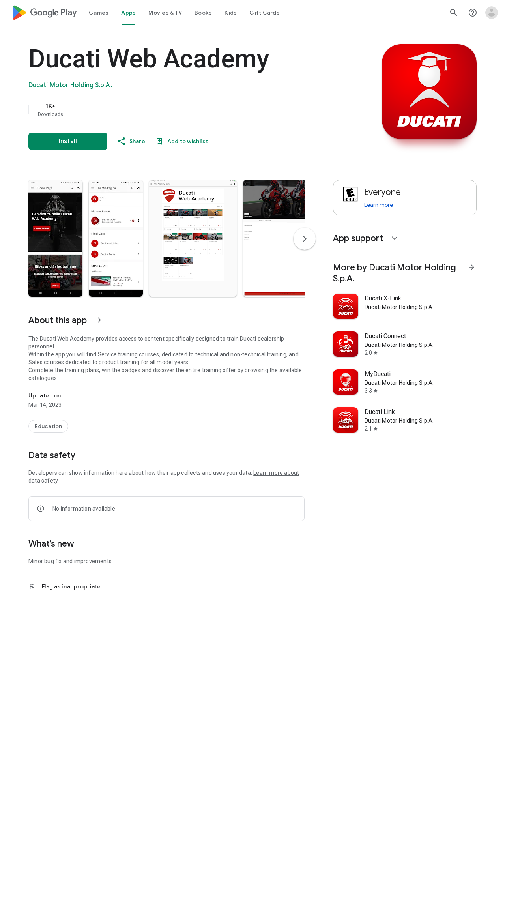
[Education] (48, 426)
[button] (55, 238)
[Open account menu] (491, 12)
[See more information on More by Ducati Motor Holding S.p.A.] (471, 267)
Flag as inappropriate (64, 586)
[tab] (98, 12)
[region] (186, 109)
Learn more (378, 204)
